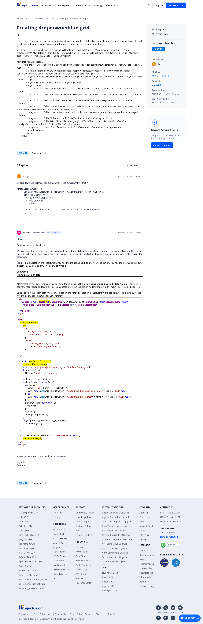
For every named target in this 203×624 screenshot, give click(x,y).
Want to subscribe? (164, 43)
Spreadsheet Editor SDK (30, 561)
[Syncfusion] (31, 607)
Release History (146, 586)
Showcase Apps (147, 572)
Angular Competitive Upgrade (116, 517)
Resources (82, 5)
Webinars (80, 578)
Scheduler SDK (26, 526)
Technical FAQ (83, 560)
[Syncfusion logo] (27, 4)
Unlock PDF (59, 529)
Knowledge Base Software (32, 588)
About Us (110, 5)
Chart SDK (24, 521)
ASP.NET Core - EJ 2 (44, 18)
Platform (156, 72)
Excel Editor (58, 560)
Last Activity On (160, 98)
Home (20, 18)
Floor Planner (59, 551)
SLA (78, 530)
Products (46, 5)
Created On (158, 90)
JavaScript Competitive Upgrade (117, 521)
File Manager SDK (27, 543)
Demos (143, 550)
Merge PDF (58, 533)
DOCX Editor (59, 556)
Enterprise (63, 5)
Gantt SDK (24, 530)
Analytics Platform (28, 570)
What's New (145, 577)
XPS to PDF (58, 542)
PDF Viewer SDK (27, 552)
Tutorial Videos (146, 563)
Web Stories (81, 574)
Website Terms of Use (57, 614)
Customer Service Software (32, 583)
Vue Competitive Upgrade (114, 530)
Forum (29, 18)
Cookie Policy (39, 614)
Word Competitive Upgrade (115, 552)
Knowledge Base (84, 517)
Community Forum (85, 512)
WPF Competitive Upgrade (114, 543)
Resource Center (84, 582)
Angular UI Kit (108, 586)
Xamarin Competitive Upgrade (116, 535)
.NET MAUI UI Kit (110, 572)
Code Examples (83, 565)
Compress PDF (60, 538)
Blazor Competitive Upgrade (115, 512)
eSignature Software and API (33, 579)
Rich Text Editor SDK (29, 535)
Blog (141, 521)
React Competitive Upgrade (115, 526)
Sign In (159, 5)
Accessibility (81, 569)
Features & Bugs (84, 526)
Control (156, 81)
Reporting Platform (28, 575)
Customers (144, 517)
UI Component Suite (28, 512)
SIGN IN (23, 153)
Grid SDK (23, 517)
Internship (144, 535)
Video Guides (145, 568)
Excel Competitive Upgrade (115, 557)
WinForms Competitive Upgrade (117, 539)
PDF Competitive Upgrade (114, 548)
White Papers (82, 551)
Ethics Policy (113, 614)
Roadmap (144, 581)
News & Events (146, 526)
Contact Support (162, 145)
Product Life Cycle (84, 535)
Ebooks (79, 547)
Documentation (147, 555)
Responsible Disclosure (95, 614)
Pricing (98, 5)
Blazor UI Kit (108, 581)
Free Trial (57, 512)
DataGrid (156, 84)
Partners (143, 539)
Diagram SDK (25, 539)
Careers (143, 530)
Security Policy (76, 614)
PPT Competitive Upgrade (114, 561)
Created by (158, 59)
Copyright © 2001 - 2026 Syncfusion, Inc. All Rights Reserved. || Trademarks (51, 619)
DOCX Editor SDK (27, 557)
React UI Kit (107, 577)
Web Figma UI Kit (110, 590)
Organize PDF (60, 547)
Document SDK (26, 548)
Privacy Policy (24, 614)
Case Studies (82, 556)
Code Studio (25, 566)
